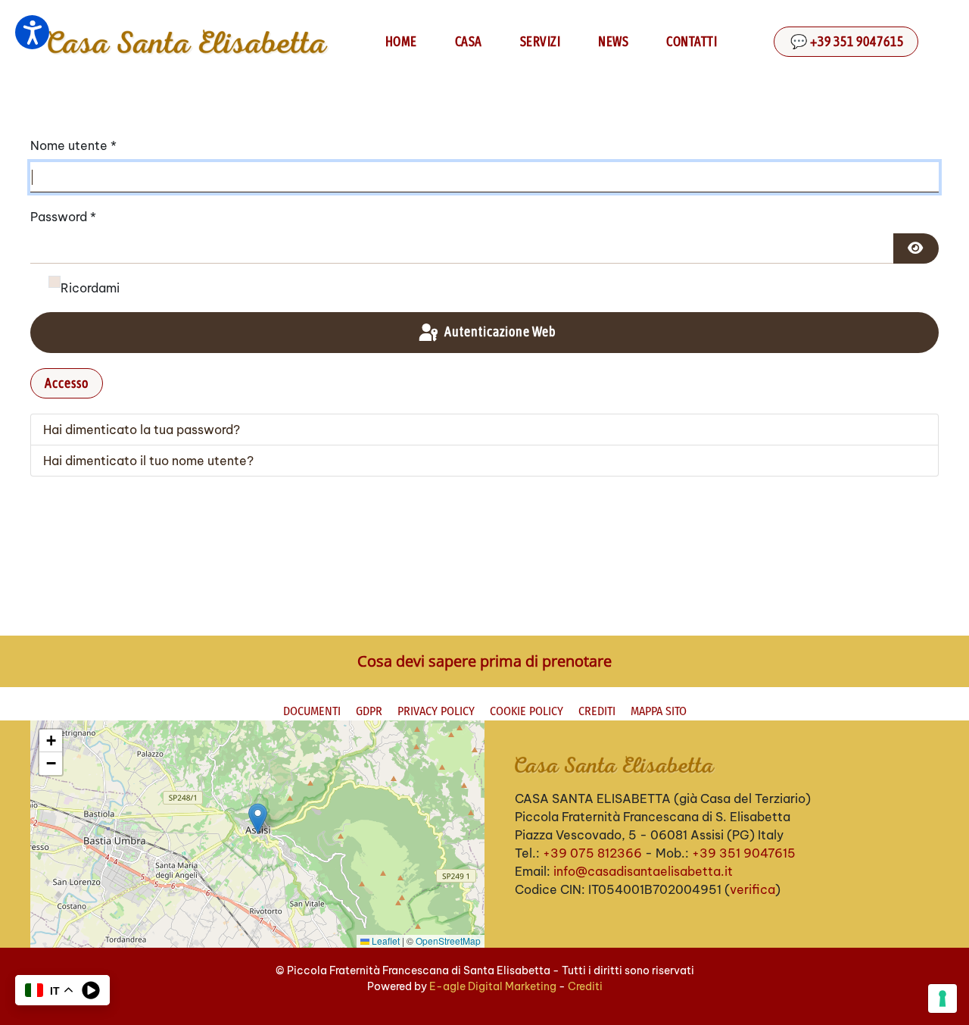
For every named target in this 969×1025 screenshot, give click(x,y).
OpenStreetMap (448, 940)
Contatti (691, 41)
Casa (468, 41)
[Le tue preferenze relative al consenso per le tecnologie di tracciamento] (942, 998)
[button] (257, 818)
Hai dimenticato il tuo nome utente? (148, 460)
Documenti (312, 711)
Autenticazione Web (499, 331)
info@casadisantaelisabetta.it (643, 871)
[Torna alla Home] (187, 42)
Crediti (596, 711)
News (613, 41)
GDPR (369, 711)
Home (401, 41)
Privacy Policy (436, 711)
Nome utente (73, 145)
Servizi (540, 41)
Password (63, 216)
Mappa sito (659, 711)
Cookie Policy (526, 711)
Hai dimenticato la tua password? (141, 429)
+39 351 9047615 (744, 853)
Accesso (67, 383)
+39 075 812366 (592, 853)
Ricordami (90, 287)
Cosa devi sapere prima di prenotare (484, 661)
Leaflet (384, 940)
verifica (752, 889)
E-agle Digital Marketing (492, 986)
